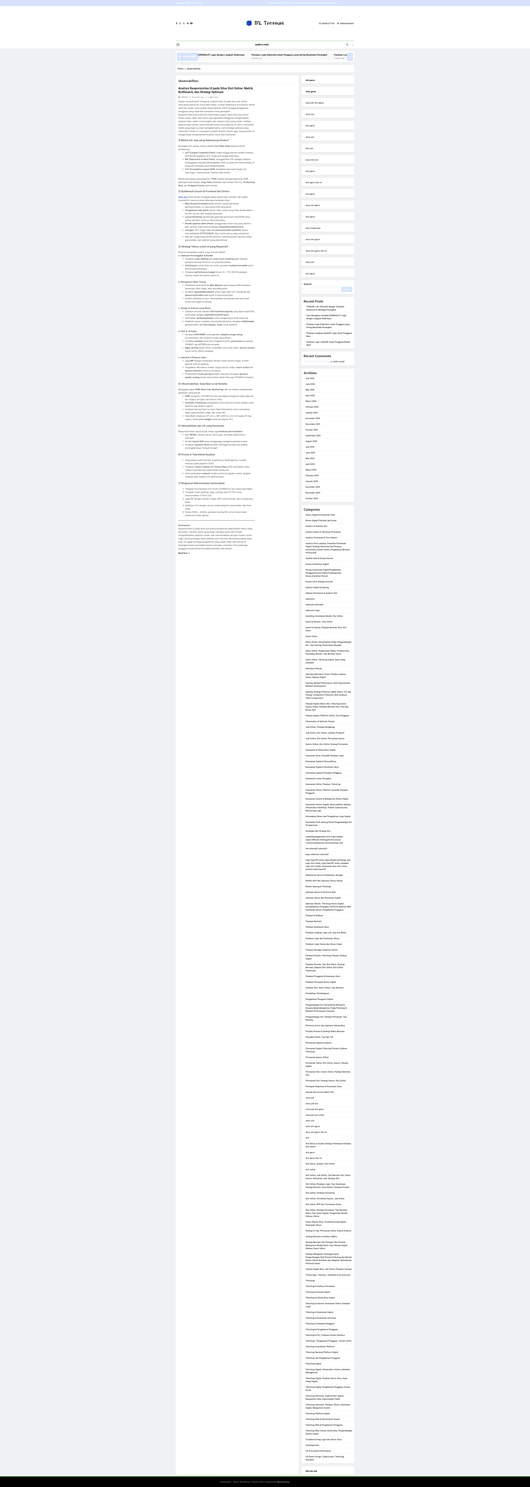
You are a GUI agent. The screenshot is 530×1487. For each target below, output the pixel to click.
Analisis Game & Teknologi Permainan (323, 532)
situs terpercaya (313, 228)
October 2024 (312, 498)
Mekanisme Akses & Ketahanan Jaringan (324, 875)
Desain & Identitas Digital (317, 564)
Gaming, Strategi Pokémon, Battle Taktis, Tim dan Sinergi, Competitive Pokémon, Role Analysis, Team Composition (328, 695)
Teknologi (310, 1280)
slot (307, 1138)
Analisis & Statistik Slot (316, 526)
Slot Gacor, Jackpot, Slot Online (320, 1164)
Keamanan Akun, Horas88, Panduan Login (325, 755)
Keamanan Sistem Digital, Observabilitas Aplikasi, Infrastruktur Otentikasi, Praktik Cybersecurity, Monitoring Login (328, 807)
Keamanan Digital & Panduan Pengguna (323, 773)
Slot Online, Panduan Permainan (320, 1193)
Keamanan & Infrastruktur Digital (320, 750)
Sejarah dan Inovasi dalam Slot (320, 1092)
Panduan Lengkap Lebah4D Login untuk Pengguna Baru (233, 55)
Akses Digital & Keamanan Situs (320, 515)
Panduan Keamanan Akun (317, 927)
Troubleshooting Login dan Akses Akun (324, 1439)
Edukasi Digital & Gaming (317, 587)
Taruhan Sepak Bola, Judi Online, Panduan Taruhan (329, 1269)
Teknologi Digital (313, 1363)
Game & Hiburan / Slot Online (319, 621)
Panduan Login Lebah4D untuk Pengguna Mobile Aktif (294, 55)
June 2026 (310, 384)
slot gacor (310, 125)
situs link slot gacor (315, 103)
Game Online (311, 636)
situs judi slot (312, 1103)
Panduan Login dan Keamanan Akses (323, 938)
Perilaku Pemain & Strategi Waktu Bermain (325, 1031)
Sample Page (262, 44)
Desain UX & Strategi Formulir (319, 581)
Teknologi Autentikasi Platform (320, 1346)
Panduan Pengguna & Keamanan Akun (323, 976)
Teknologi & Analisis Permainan (320, 1286)
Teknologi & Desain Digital (318, 1292)
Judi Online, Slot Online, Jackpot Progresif (325, 733)
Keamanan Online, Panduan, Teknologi (323, 784)
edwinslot (310, 599)
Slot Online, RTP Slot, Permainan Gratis (323, 1204)
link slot (309, 148)
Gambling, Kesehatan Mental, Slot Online (324, 616)
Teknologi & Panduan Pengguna (320, 1323)
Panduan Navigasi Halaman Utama (321, 950)
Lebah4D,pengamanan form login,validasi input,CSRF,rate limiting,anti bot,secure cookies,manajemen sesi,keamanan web (324, 839)
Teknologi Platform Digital (318, 1413)
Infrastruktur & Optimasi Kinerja (320, 721)
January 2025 (312, 481)
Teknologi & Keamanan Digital (319, 1312)
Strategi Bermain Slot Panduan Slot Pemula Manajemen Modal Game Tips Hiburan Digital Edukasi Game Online (326, 1245)
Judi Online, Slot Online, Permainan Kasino (325, 738)
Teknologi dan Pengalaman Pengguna (323, 1358)
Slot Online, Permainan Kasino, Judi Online (325, 1198)
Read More (183, 553)
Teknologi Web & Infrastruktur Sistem (323, 1419)
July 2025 (310, 447)
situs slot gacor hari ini (316, 251)
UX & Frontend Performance (318, 1451)
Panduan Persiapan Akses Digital (321, 982)
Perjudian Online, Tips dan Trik (319, 1037)
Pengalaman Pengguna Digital (319, 999)
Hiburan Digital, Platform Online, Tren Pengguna (327, 715)
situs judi (310, 1098)
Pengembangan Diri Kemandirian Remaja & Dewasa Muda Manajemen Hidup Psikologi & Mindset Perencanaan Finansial (326, 1008)
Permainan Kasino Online (317, 1057)
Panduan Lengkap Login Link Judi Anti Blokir (326, 932)
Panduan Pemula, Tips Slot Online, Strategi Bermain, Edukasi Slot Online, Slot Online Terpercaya (325, 967)
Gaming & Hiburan (314, 668)
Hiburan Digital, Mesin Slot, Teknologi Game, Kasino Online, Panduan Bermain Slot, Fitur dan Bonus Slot (327, 706)
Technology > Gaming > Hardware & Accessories (328, 1275)
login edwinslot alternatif (317, 854)
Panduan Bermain (314, 921)
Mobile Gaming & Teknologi (318, 886)
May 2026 (310, 390)
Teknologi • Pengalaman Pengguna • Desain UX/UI (328, 1341)
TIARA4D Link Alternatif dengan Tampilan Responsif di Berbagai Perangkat (301, 3)
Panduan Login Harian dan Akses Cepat (324, 944)
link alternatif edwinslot (316, 848)
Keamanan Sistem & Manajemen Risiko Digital (327, 799)
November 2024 (313, 493)
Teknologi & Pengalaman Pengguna (322, 1329)
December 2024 (313, 487)
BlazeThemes (283, 1482)
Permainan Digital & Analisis (319, 1043)
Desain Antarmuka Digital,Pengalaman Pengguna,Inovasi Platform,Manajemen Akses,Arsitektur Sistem (323, 573)
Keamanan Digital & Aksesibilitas (321, 761)
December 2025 (313, 418)
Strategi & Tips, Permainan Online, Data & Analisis (328, 1231)
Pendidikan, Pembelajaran (317, 993)
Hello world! (338, 361)
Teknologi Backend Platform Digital (322, 1352)
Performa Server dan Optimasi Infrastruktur (325, 1025)
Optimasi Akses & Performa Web (321, 892)
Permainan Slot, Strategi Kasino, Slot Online (326, 1080)
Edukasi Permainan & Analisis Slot (321, 593)
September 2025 (313, 435)
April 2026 (310, 395)
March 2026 (311, 401)
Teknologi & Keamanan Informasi (321, 1318)
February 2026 (312, 407)
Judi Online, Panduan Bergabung (320, 727)
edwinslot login (313, 610)
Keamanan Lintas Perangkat (318, 778)
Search (308, 284)
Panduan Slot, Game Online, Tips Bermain (325, 988)
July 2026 (310, 378)
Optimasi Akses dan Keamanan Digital (323, 898)
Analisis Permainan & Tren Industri (321, 537)
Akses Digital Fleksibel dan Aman (321, 520)
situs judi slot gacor (315, 1109)
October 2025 (312, 430)
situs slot (182, 197)
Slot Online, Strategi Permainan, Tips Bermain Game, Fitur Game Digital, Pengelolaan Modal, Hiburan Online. (327, 1213)
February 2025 (312, 475)
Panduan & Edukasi (314, 915)
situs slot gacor (313, 205)
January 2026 (312, 412)
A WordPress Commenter (318, 361)
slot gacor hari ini (314, 182)
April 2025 (310, 464)
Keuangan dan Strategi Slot (318, 831)
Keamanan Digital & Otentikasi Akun (322, 767)
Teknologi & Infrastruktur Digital (320, 1297)
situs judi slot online (315, 1115)
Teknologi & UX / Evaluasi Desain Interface (325, 1335)
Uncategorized (312, 1445)
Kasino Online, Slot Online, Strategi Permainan (327, 744)
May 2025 (310, 458)
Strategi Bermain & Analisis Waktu (321, 1236)
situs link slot (312, 160)
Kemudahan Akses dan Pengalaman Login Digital (328, 816)
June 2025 (310, 452)
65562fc (184, 97)
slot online (310, 1169)
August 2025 (311, 441)
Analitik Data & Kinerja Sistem (319, 558)
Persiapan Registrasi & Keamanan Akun (324, 1086)
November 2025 (313, 424)
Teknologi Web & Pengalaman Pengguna (324, 1425)
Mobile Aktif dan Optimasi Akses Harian (324, 880)
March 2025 (311, 470)
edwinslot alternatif (314, 604)
